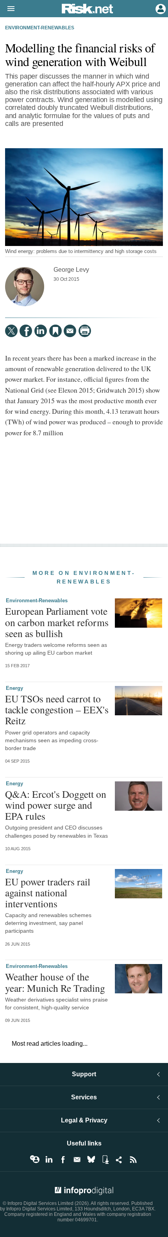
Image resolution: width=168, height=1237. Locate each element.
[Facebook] (26, 331)
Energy (14, 688)
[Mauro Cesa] (24, 286)
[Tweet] (11, 331)
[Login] (160, 8)
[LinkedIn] (40, 331)
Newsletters (77, 1159)
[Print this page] (85, 331)
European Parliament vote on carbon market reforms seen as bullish (57, 621)
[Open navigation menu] (7, 9)
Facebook (63, 1159)
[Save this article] (55, 331)
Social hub (119, 1159)
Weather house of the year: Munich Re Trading (55, 982)
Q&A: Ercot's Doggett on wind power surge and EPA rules (55, 804)
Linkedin (49, 1159)
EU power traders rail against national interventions (47, 892)
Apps (105, 1159)
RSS (133, 1159)
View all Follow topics (34, 1159)
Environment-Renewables (39, 28)
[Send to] (70, 331)
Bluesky (91, 1159)
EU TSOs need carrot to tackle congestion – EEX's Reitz (57, 709)
